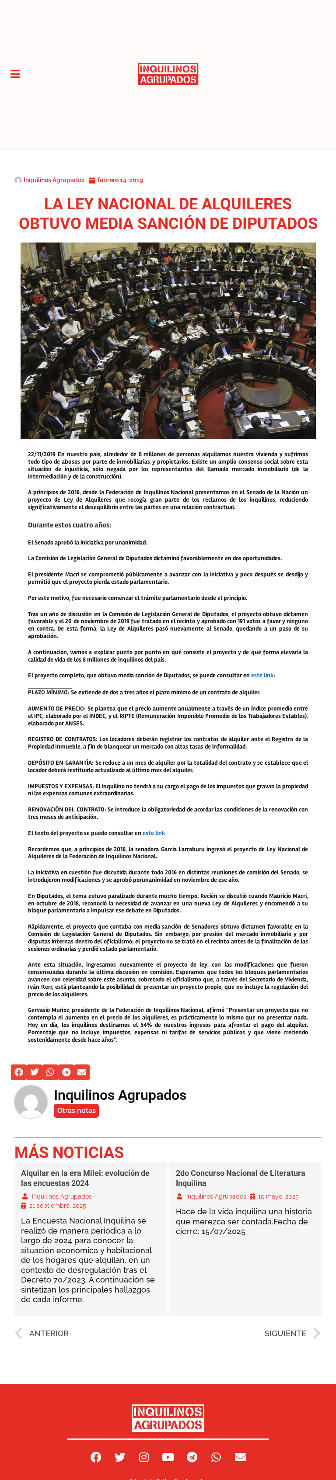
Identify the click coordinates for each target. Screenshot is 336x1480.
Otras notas (76, 1110)
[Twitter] (120, 1457)
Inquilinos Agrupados (62, 1196)
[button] (19, 1072)
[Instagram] (144, 1457)
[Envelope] (240, 1457)
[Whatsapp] (216, 1457)
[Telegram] (192, 1457)
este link (262, 675)
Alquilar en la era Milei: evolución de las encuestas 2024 (85, 1178)
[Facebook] (96, 1457)
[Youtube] (168, 1457)
